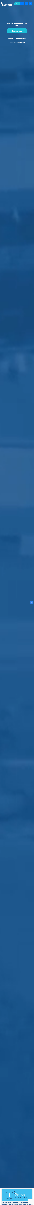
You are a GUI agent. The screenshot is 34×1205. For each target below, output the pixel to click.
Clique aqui (21, 42)
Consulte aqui (17, 31)
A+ (22, 3)
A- (26, 3)
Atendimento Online (17, 3)
